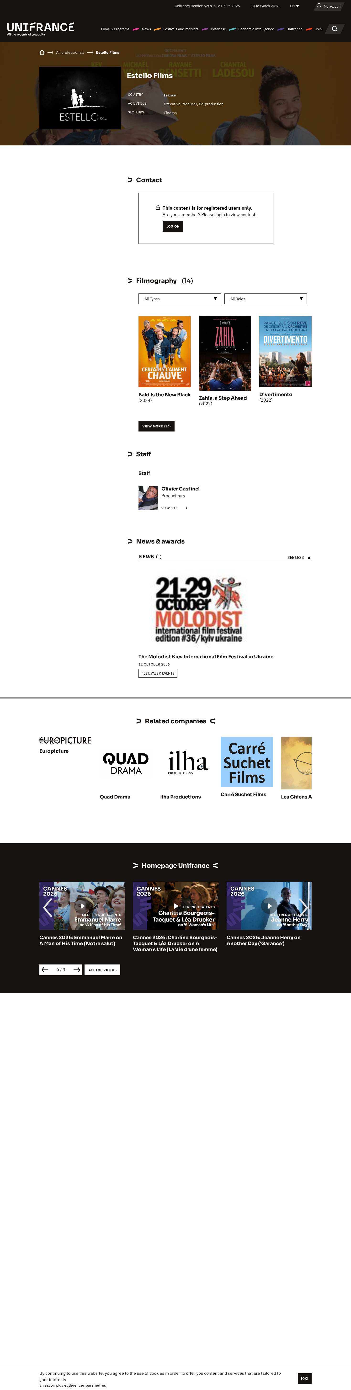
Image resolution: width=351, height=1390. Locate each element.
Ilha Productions (180, 797)
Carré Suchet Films (243, 795)
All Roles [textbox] (237, 298)
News (146, 29)
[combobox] (179, 298)
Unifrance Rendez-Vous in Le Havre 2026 (207, 6)
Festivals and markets (180, 29)
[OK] (304, 1378)
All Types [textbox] (152, 298)
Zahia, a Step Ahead (223, 398)
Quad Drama (115, 797)
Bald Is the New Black (164, 395)
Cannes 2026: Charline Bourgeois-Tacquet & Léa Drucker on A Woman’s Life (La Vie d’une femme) (175, 944)
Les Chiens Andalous (306, 797)
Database (218, 29)
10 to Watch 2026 (265, 6)
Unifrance (295, 29)
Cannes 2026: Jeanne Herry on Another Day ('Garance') (264, 941)
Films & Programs (115, 29)
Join (318, 29)
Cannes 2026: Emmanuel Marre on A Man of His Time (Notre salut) (80, 941)
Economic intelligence (256, 29)
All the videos (102, 970)
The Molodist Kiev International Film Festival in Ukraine (205, 657)
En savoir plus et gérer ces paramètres (72, 1385)
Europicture (54, 751)
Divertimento (275, 395)
